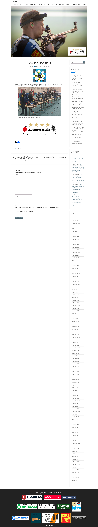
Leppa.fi (14, 1)
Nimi (16, 191)
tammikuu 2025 (75, 218)
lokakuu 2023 (75, 255)
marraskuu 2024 (76, 223)
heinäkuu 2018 (75, 422)
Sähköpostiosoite (19, 196)
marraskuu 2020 (76, 348)
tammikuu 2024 (75, 247)
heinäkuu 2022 (75, 295)
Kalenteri (26, 4)
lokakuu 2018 (75, 414)
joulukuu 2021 (75, 313)
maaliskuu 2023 (76, 273)
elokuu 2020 (75, 356)
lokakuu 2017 (75, 446)
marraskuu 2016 (76, 475)
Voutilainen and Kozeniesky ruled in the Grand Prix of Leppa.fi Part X (77, 85)
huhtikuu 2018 (75, 430)
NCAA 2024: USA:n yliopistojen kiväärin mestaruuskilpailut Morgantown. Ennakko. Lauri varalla (78, 188)
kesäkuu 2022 (75, 297)
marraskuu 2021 (76, 316)
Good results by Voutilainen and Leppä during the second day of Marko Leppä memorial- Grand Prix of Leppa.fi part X (78, 100)
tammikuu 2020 (75, 374)
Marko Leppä (38, 66)
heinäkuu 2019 (75, 390)
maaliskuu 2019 (76, 401)
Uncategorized (19, 148)
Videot (48, 4)
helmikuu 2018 (75, 435)
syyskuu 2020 (75, 353)
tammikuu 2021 (75, 342)
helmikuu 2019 (75, 403)
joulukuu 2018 (75, 409)
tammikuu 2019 (75, 406)
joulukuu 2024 (75, 220)
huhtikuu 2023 (75, 271)
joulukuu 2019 (75, 377)
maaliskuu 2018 (76, 432)
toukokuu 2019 (75, 395)
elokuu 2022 (75, 292)
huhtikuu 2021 (75, 334)
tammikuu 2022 (75, 311)
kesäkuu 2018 (75, 424)
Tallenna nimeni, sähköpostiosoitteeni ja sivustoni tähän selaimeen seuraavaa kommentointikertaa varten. (37, 207)
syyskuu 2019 (75, 385)
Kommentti (17, 174)
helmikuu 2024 (75, 244)
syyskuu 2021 (75, 321)
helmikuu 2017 (75, 467)
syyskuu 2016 (75, 480)
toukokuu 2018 (75, 427)
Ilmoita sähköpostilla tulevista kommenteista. (24, 211)
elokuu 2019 (75, 387)
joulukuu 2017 (75, 440)
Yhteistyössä (42, 4)
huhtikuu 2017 (75, 462)
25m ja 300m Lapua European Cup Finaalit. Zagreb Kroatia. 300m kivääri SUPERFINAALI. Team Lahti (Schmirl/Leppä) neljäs (25, 158)
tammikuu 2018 (75, 438)
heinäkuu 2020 (75, 358)
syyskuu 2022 (75, 289)
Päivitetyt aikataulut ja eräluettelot (77, 142)
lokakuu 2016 (75, 477)
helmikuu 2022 (75, 308)
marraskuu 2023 (76, 252)
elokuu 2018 (75, 419)
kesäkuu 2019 (75, 393)
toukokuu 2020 (75, 363)
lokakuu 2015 (75, 483)
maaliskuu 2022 (76, 305)
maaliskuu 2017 (76, 464)
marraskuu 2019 (76, 379)
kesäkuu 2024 (75, 234)
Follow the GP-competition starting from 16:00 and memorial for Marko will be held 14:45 (78, 114)
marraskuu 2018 (76, 411)
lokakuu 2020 (75, 350)
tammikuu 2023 (75, 279)
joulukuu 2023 (75, 250)
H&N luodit (54, 4)
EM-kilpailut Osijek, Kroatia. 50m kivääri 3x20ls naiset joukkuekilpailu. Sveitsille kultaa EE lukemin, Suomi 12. (78, 167)
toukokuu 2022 (75, 300)
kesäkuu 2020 (75, 361)
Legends (84, 4)
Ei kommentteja (48, 66)
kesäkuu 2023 (75, 265)
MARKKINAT (68, 4)
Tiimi (20, 4)
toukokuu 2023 (75, 268)
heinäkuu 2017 (75, 454)
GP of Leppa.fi (33, 4)
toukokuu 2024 (75, 236)
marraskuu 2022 (76, 284)
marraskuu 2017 (76, 443)
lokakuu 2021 (75, 318)
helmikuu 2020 (75, 371)
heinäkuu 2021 (75, 326)
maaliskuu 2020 (76, 369)
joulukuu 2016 (75, 472)
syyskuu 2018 (75, 416)
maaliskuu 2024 (76, 242)
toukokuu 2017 (75, 459)
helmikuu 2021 (75, 340)
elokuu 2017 (75, 451)
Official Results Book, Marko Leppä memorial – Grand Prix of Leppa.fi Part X (78, 77)
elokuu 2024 (75, 228)
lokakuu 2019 (75, 382)
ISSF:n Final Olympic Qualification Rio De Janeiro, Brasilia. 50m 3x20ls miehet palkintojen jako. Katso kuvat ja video (78, 178)
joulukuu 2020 (75, 345)
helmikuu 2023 (75, 276)
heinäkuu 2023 (75, 263)
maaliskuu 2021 (76, 337)
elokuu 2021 (75, 324)
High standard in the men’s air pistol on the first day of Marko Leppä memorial (77, 122)
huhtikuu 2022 (75, 303)
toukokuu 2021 (75, 332)
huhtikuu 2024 (75, 239)
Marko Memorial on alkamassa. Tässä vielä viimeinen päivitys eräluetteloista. (77, 137)
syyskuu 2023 (75, 258)
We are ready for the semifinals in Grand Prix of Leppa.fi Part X (77, 91)
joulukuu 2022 (75, 281)
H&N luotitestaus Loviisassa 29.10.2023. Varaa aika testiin (53, 156)
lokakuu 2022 (75, 287)
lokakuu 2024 (75, 226)
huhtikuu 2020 (75, 366)
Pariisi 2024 (61, 4)
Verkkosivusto (18, 200)
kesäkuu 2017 (75, 456)
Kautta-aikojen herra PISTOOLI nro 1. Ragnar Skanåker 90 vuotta (77, 159)
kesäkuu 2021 (75, 329)
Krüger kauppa (76, 4)
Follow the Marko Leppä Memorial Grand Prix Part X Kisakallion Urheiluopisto (78, 129)
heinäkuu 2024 (75, 231)
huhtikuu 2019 (75, 398)
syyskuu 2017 (75, 448)
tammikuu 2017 (75, 469)
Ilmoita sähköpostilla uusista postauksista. (23, 215)
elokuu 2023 (75, 260)
